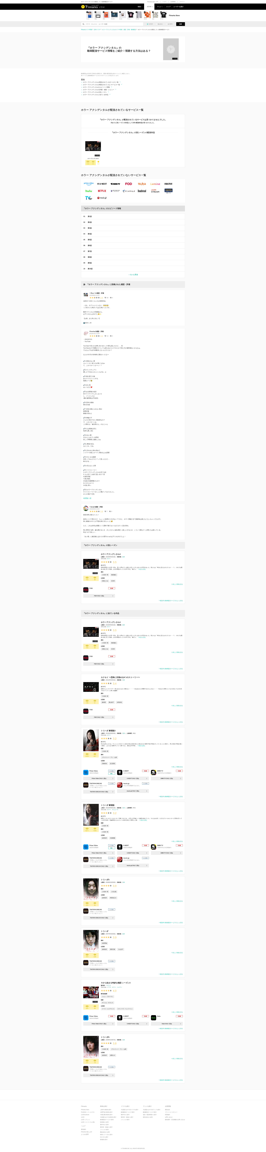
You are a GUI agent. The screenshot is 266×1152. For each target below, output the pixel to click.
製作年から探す (104, 1124)
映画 (139, 6)
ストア (168, 6)
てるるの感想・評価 (96, 507)
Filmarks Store (85, 1109)
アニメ (159, 6)
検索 (180, 24)
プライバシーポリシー (171, 1112)
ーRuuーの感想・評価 (96, 293)
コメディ (119, 987)
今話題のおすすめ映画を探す (108, 1117)
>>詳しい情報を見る (177, 584)
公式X (82, 1117)
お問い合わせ (168, 1117)
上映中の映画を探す (105, 1109)
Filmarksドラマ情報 (86, 29)
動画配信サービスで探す (107, 1119)
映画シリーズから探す (106, 1134)
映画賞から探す (104, 1122)
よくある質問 (85, 1134)
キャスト (160, 24)
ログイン (182, 1)
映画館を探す (104, 1139)
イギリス (108, 985)
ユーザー (170, 24)
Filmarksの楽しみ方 (152, 1)
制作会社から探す (148, 1117)
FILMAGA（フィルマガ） (88, 1112)
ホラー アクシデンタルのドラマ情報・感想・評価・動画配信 (119, 29)
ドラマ (149, 6)
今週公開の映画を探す (106, 1114)
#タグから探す (104, 1137)
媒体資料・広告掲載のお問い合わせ (175, 1119)
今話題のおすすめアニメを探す (151, 1109)
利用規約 (167, 1114)
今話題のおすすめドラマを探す (129, 1109)
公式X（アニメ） (86, 1119)
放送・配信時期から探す (150, 1114)
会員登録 (173, 1)
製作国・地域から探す (106, 1127)
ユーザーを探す (178, 6)
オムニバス (115, 809)
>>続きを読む (142, 569)
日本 (123, 557)
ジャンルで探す (104, 1129)
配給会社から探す (105, 1132)
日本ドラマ (97, 29)
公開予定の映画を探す (106, 1112)
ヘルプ (164, 1)
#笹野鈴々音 (87, 498)
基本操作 (83, 1129)
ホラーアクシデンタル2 (93, 158)
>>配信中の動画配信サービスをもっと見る (171, 600)
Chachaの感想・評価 (96, 331)
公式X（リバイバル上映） (88, 1122)
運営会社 (167, 1109)
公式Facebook (85, 1114)
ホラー (109, 558)
